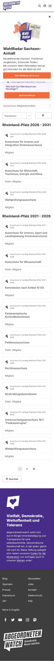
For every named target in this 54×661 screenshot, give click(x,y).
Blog (4, 578)
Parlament (10, 116)
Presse (6, 589)
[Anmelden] (44, 5)
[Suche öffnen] (39, 5)
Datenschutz (35, 595)
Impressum (8, 595)
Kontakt (32, 589)
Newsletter (34, 578)
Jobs (31, 584)
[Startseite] (11, 5)
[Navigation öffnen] (50, 5)
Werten (21, 560)
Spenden (7, 584)
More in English (11, 609)
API (4, 601)
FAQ (30, 601)
